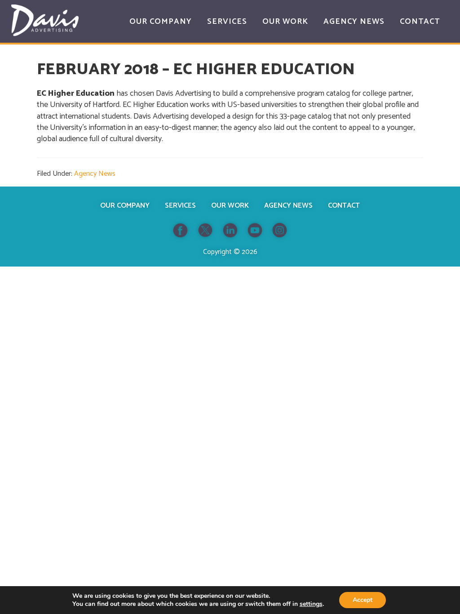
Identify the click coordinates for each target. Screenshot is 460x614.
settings (311, 604)
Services (180, 206)
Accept (362, 600)
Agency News (94, 174)
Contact (344, 206)
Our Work (230, 206)
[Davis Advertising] (45, 20)
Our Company (125, 206)
